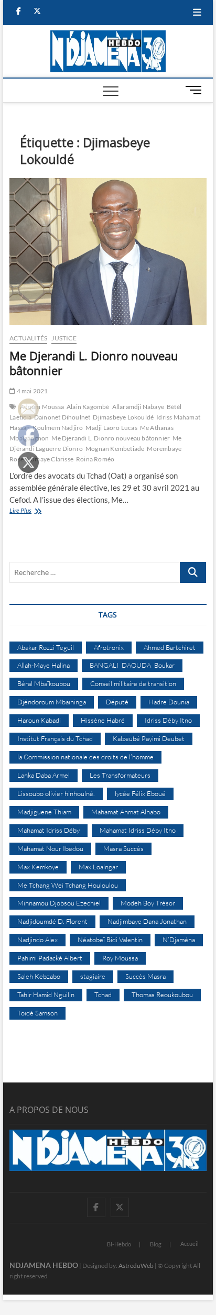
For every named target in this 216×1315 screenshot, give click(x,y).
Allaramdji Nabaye (138, 407)
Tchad (103, 994)
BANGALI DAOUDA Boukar (132, 665)
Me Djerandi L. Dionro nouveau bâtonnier (93, 363)
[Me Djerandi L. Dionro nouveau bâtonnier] (108, 252)
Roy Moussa (120, 958)
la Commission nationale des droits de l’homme (85, 757)
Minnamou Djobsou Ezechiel (59, 903)
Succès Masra (145, 976)
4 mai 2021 (31, 391)
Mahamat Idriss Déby (48, 830)
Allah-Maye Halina (43, 665)
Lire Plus (32, 511)
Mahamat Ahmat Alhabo (125, 812)
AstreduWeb (136, 1265)
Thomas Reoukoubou (162, 994)
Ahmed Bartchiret (170, 647)
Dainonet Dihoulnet (62, 417)
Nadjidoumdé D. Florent (52, 921)
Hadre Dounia (168, 702)
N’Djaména (179, 939)
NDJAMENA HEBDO (43, 1265)
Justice (63, 338)
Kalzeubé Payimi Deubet (149, 738)
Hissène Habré (103, 720)
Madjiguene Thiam (44, 812)
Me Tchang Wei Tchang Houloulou (67, 885)
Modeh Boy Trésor (148, 903)
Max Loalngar (98, 867)
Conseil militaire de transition (133, 683)
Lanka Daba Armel (43, 775)
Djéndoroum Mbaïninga (51, 702)
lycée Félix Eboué (140, 793)
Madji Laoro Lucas (111, 428)
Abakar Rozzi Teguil (45, 647)
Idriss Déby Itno (168, 720)
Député (117, 702)
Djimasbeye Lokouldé (123, 417)
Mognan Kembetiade (114, 448)
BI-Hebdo (119, 1244)
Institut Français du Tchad (55, 738)
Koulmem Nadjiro (58, 428)
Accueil (189, 1243)
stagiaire (92, 976)
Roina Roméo (95, 459)
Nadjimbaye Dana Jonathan (147, 921)
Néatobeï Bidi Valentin (110, 939)
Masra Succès (123, 848)
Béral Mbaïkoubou (43, 683)
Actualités (28, 338)
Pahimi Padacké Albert (49, 958)
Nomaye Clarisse (49, 459)
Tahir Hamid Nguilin (45, 994)
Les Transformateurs (120, 775)
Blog (155, 1244)
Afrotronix (109, 647)
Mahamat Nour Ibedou (50, 848)
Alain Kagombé (88, 407)
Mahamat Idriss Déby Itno (138, 830)
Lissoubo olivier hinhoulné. (56, 793)
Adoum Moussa (42, 407)
